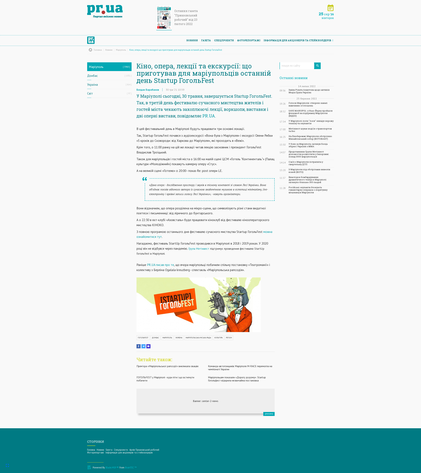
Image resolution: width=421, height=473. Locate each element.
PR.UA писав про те (160, 265)
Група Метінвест (198, 248)
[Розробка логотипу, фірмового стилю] (205, 401)
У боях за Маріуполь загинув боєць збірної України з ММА (308, 145)
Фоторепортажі (248, 40)
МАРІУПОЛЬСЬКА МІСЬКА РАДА (198, 337)
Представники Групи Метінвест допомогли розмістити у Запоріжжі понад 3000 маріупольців (309, 154)
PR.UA (208, 116)
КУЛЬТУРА (218, 337)
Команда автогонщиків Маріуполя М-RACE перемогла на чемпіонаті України (240, 367)
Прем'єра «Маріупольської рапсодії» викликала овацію (167, 366)
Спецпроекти (224, 40)
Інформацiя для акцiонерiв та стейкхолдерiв (297, 40)
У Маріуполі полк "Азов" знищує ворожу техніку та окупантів (311, 122)
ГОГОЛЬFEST (143, 337)
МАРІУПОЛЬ (167, 337)
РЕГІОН (229, 337)
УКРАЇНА (178, 337)
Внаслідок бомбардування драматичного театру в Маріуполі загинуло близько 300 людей (307, 180)
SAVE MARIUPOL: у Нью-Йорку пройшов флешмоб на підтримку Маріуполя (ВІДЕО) (311, 113)
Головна (91, 449)
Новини (192, 40)
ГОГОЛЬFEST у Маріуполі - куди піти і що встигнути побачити (165, 379)
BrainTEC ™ (130, 467)
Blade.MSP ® (112, 467)
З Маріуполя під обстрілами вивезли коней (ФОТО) (309, 170)
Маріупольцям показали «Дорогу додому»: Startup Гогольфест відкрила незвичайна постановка (237, 379)
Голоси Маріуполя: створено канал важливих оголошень (308, 104)
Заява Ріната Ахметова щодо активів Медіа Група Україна (309, 91)
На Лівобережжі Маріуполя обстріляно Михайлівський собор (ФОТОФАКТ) (310, 137)
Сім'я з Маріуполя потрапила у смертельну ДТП (306, 163)
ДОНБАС (155, 337)
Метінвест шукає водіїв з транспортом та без (310, 129)
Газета (206, 40)
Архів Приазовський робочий (144, 449)
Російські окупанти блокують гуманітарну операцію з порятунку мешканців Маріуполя (308, 190)
